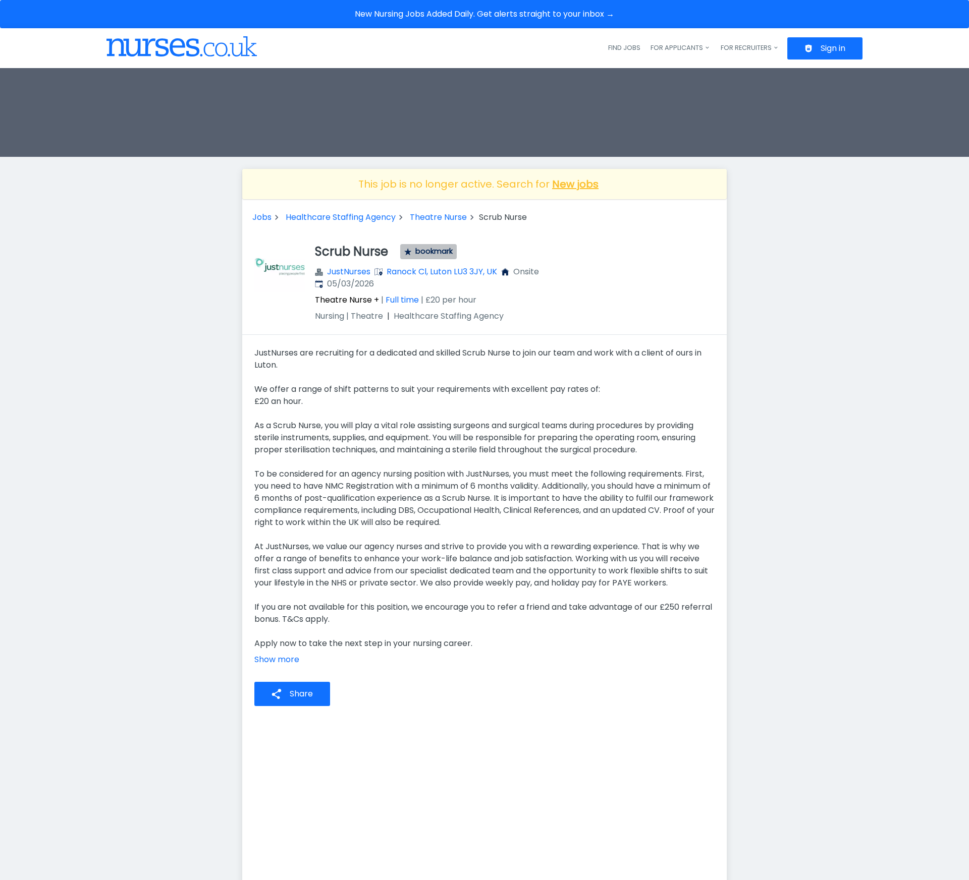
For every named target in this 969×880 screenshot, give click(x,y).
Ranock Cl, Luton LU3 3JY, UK (442, 271)
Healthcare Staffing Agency (341, 217)
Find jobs (624, 47)
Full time (402, 300)
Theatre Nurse (438, 217)
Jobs (262, 217)
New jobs (575, 184)
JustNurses (348, 271)
